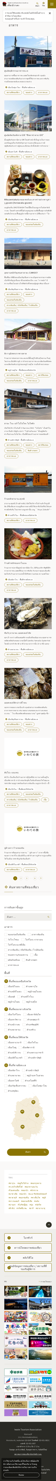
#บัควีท (38, 1205)
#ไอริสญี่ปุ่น (23, 1205)
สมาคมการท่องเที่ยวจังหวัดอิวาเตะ (28, 1454)
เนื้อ (45, 799)
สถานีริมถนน (43, 375)
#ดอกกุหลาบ (36, 1183)
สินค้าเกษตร (32, 450)
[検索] (48, 917)
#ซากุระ (12, 1183)
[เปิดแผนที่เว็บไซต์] (52, 4)
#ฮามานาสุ (40, 1208)
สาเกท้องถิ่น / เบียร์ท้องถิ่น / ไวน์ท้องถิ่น (22, 305)
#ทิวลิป (12, 1208)
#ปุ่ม (31, 1205)
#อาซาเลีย (13, 1194)
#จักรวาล (34, 1190)
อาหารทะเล (42, 92)
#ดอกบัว (24, 1190)
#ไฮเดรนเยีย (14, 1190)
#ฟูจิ (44, 1197)
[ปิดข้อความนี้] (50, 13)
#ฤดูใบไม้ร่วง (23, 1183)
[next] (41, 878)
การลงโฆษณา (46, 1281)
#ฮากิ (31, 1208)
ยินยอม (21, 1475)
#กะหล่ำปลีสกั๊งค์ (16, 1187)
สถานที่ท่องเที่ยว (13, 92)
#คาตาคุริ (13, 1197)
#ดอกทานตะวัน (31, 1187)
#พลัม (36, 1201)
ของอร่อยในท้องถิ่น (33, 224)
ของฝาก (29, 92)
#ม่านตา (12, 1205)
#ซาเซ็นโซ (35, 1197)
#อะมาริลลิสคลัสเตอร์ (37, 1194)
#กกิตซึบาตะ (22, 1208)
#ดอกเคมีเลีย (26, 1201)
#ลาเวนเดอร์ (14, 1201)
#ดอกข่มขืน (24, 1197)
